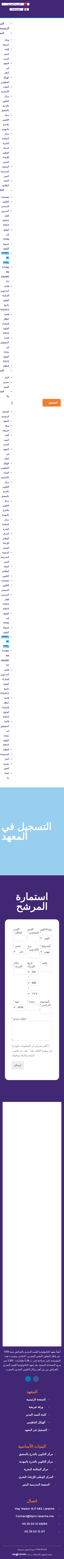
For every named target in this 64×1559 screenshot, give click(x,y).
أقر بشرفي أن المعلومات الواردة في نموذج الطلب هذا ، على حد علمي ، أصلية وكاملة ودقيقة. (32, 1051)
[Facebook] (36, 1379)
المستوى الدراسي (45, 1003)
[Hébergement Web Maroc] (19, 1554)
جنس (17, 946)
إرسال (17, 1065)
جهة (16, 1001)
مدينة (31, 1001)
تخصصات (5, 197)
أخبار (7, 377)
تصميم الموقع (47, 1554)
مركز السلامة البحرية (5, 138)
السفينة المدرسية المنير (5, 171)
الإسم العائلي (17, 931)
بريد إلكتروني (32, 948)
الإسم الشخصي (33, 931)
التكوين (5, 576)
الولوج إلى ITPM (6, 234)
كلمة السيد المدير (6, 54)
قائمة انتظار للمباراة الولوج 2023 (5, 323)
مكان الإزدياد (17, 965)
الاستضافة (36, 1554)
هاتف (43, 963)
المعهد (6, 421)
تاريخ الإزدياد (31, 965)
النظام (6, 749)
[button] (6, 404)
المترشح (45, 946)
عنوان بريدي (19, 1018)
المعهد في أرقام (6, 68)
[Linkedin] (28, 1379)
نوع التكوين (46, 931)
